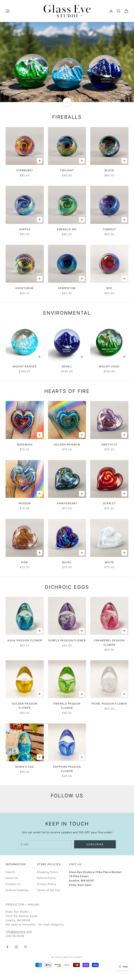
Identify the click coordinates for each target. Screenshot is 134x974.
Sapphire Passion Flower (67, 768)
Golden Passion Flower (24, 705)
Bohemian (25, 444)
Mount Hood (109, 366)
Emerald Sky (67, 229)
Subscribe (95, 844)
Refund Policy (46, 878)
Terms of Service (48, 890)
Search (10, 872)
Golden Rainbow (67, 444)
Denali (67, 366)
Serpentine (67, 288)
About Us (12, 878)
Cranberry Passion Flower (109, 642)
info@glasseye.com (19, 931)
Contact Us (13, 884)
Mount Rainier (24, 366)
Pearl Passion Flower (109, 703)
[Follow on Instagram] (16, 947)
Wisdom (25, 503)
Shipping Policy (47, 872)
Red (109, 288)
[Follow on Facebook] (7, 947)
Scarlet (109, 503)
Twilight (67, 170)
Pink (24, 562)
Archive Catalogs (17, 890)
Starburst (24, 170)
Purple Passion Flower (67, 640)
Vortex (25, 229)
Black (109, 170)
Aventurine (24, 288)
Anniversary (67, 503)
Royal (67, 562)
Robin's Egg (24, 766)
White (109, 562)
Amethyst (109, 444)
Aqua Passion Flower (24, 640)
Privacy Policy (46, 884)
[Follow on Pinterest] (25, 947)
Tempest (109, 229)
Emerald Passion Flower (67, 705)
